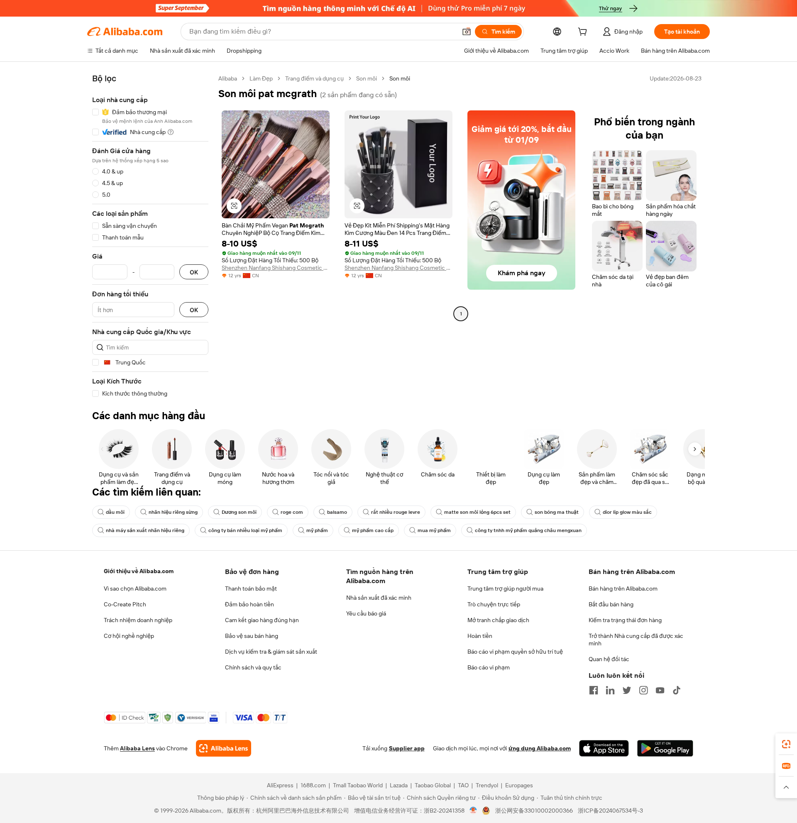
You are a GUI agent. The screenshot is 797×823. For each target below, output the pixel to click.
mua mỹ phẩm (434, 530)
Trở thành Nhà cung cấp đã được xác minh (636, 640)
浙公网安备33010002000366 (534, 810)
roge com (292, 512)
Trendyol (487, 785)
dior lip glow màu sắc (627, 512)
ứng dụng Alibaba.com (540, 748)
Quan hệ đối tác (609, 659)
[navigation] (150, 236)
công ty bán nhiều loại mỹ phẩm (245, 530)
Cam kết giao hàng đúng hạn (262, 620)
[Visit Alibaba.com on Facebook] (594, 690)
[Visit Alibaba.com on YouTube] (660, 690)
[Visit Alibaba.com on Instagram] (643, 690)
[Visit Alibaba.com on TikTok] (677, 690)
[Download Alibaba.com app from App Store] (604, 748)
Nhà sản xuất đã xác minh (378, 597)
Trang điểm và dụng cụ (314, 78)
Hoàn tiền (479, 636)
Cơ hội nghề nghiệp (129, 636)
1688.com (313, 785)
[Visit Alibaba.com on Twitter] (627, 690)
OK (194, 272)
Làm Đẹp (261, 78)
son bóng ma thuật (557, 512)
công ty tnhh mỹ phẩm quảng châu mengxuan (528, 530)
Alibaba (227, 78)
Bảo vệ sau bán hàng (251, 636)
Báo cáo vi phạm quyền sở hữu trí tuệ (515, 651)
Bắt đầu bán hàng (611, 604)
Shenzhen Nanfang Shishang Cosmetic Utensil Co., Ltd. (276, 267)
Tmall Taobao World (358, 785)
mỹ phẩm (317, 530)
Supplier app (407, 748)
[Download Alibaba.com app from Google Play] (665, 748)
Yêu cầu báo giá (366, 613)
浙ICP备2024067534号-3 (610, 810)
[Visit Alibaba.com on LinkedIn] (610, 690)
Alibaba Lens (137, 748)
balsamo (337, 512)
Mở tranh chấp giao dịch (498, 620)
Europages (519, 785)
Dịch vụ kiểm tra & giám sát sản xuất (271, 651)
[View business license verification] (473, 810)
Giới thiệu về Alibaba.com (139, 571)
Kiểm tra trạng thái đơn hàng (625, 620)
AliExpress (280, 785)
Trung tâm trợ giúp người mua (505, 588)
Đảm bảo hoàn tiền (249, 604)
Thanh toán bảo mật (251, 588)
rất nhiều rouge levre (395, 512)
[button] (467, 32)
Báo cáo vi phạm (488, 667)
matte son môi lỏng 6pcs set (477, 512)
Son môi (366, 78)
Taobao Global (433, 785)
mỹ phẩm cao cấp (373, 530)
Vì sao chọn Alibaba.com (135, 588)
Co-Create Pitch (125, 604)
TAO (463, 785)
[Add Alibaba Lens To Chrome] (223, 748)
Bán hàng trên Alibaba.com (623, 588)
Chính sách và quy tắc (253, 667)
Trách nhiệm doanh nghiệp (138, 620)
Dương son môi (239, 512)
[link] (786, 744)
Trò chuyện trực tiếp (493, 604)
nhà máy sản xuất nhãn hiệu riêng (145, 530)
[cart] (584, 32)
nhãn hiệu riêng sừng (173, 512)
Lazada (399, 785)
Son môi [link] (399, 78)
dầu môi (115, 512)
